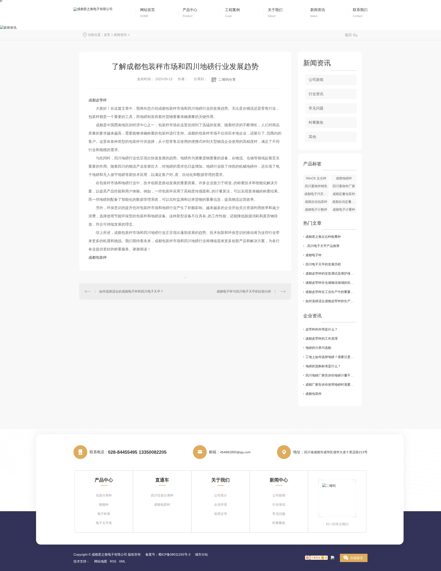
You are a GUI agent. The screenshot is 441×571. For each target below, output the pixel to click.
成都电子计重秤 (344, 209)
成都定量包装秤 (344, 194)
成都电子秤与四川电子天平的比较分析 (244, 291)
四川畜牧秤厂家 (344, 186)
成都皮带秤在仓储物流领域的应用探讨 (331, 282)
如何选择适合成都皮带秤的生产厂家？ (331, 301)
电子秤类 (103, 514)
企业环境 (220, 504)
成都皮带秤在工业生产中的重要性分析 (331, 292)
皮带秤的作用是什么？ (321, 329)
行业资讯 (316, 94)
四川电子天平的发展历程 (323, 264)
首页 (107, 35)
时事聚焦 (316, 122)
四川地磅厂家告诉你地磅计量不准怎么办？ (331, 375)
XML (122, 561)
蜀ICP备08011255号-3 (174, 554)
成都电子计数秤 (316, 209)
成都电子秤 (313, 255)
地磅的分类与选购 (318, 348)
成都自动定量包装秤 (344, 202)
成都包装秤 (97, 257)
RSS (113, 561)
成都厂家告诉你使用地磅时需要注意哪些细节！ (331, 384)
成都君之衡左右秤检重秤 (323, 236)
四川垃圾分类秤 (162, 495)
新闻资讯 (120, 35)
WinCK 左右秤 (316, 178)
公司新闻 (316, 80)
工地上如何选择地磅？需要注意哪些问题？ (331, 357)
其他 (133, 35)
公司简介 (220, 495)
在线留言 (356, 558)
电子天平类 (104, 523)
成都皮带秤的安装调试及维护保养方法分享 (331, 273)
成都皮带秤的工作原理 (321, 338)
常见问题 (316, 108)
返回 (348, 35)
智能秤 (104, 504)
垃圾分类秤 (104, 495)
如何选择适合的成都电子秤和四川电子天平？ (131, 291)
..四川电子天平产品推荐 (322, 246)
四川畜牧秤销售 (316, 186)
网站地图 (100, 561)
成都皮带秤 (97, 100)
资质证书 (220, 514)
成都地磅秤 (344, 178)
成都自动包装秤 (316, 202)
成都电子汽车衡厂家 (316, 194)
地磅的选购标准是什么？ (323, 366)
